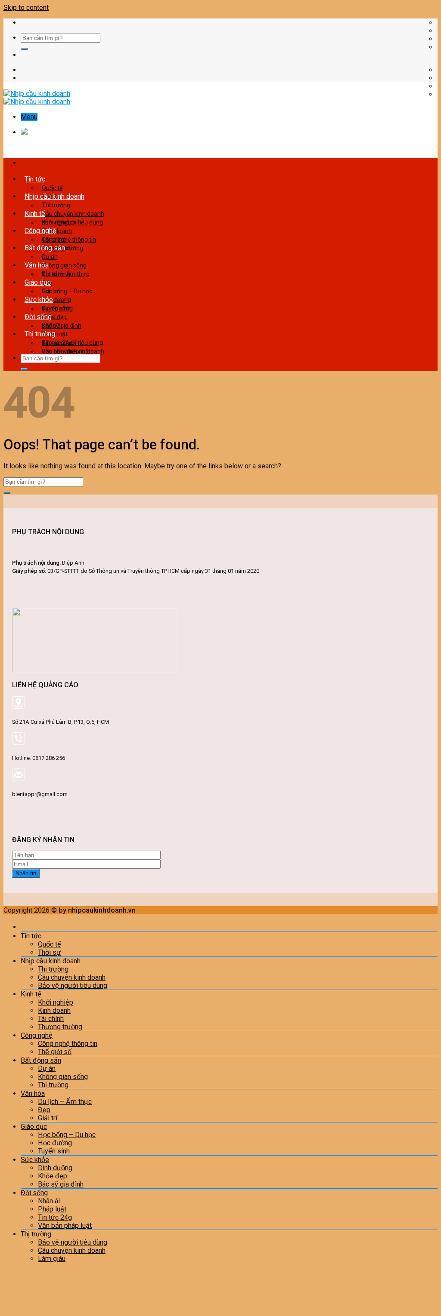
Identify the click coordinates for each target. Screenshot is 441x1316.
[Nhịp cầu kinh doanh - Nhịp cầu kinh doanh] (36, 97)
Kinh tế (35, 213)
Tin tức (35, 179)
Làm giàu (51, 1259)
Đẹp (44, 1110)
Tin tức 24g (55, 1217)
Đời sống (38, 317)
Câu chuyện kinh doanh (73, 213)
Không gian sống (64, 265)
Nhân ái (52, 325)
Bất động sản (45, 248)
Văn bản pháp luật (65, 1225)
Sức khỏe (39, 299)
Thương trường (60, 1027)
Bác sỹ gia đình (61, 1184)
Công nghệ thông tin (69, 239)
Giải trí (47, 1118)
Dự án (50, 256)
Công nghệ (40, 231)
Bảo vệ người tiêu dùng (72, 342)
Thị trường (56, 205)
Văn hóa (37, 265)
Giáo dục (38, 282)
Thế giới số (54, 1052)
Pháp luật (52, 1209)
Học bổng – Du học (67, 291)
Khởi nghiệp (57, 222)
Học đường (55, 1143)
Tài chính (51, 1019)
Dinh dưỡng (57, 308)
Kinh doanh (54, 1010)
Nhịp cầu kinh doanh (54, 196)
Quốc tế (52, 187)
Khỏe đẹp (52, 1176)
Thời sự (49, 952)
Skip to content (26, 7)
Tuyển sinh (54, 1151)
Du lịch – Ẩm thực (65, 274)
